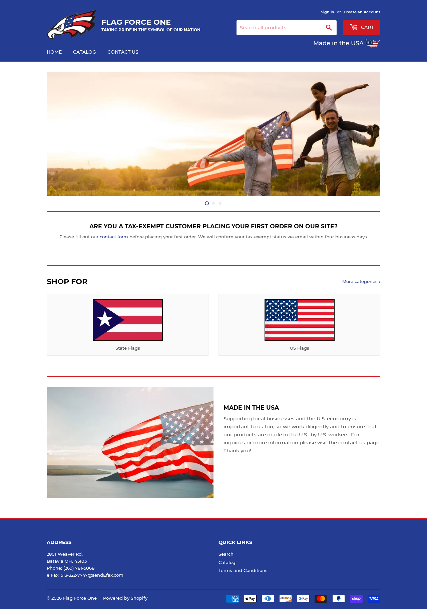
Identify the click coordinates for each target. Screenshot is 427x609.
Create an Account (362, 12)
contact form (114, 236)
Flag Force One (80, 598)
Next (366, 134)
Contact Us (122, 52)
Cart (367, 27)
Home (54, 52)
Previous (60, 134)
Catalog (84, 52)
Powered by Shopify (125, 598)
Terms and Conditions (243, 570)
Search (226, 554)
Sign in (327, 12)
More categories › (361, 281)
